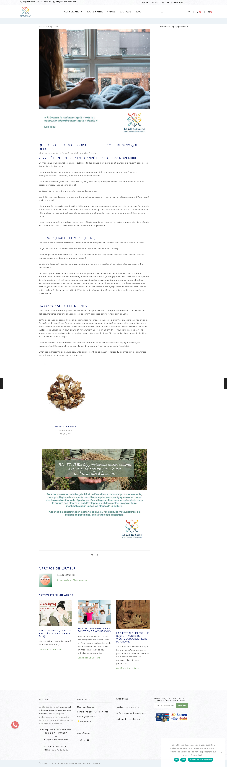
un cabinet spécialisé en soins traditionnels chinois (55, 710)
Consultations (73, 11)
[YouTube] (168, 3)
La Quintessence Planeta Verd (130, 713)
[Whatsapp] (163, 3)
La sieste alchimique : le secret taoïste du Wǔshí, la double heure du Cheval (132, 637)
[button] (15, 725)
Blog (138, 11)
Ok (176, 760)
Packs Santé (95, 11)
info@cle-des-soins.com (56, 739)
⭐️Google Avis (84, 721)
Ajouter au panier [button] (67, 418)
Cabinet (112, 11)
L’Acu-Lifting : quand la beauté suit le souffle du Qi (55, 633)
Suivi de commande (150, 2)
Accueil (42, 26)
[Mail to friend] (92, 555)
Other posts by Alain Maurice (72, 580)
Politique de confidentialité (200, 760)
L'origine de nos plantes (127, 719)
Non (183, 760)
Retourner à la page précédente (174, 26)
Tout (56, 26)
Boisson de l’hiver (65, 426)
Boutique (125, 11)
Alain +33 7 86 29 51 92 (55, 746)
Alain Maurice (81, 153)
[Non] (221, 752)
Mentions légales (85, 707)
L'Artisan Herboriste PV (127, 707)
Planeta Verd (65, 430)
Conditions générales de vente (92, 712)
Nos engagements (86, 716)
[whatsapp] (96, 555)
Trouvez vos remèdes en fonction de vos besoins (94, 630)
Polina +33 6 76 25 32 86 (56, 750)
